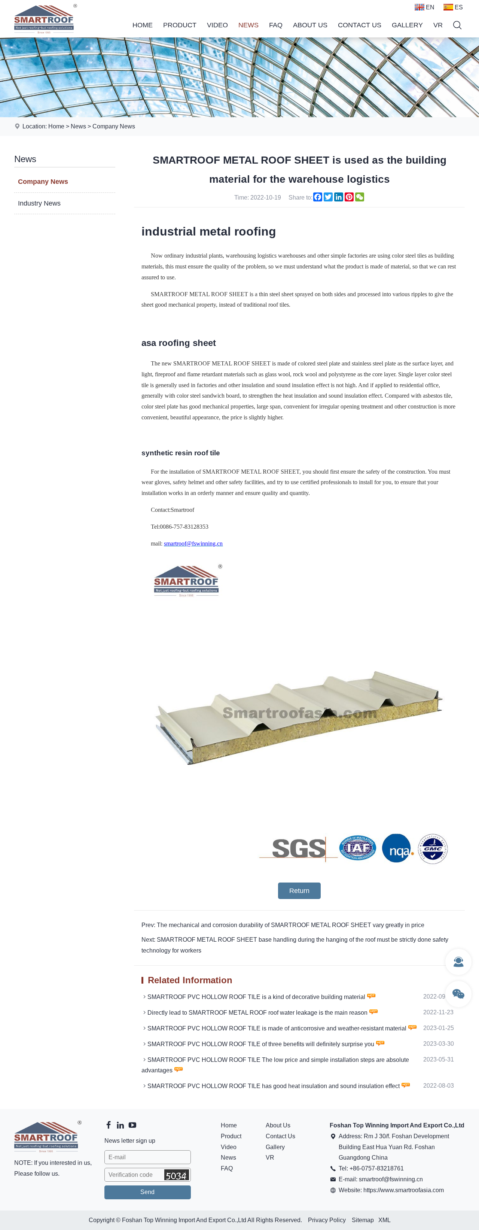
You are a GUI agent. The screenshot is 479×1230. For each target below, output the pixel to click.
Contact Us (359, 25)
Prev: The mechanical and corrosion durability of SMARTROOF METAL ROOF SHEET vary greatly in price (282, 925)
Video (217, 25)
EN (430, 7)
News (248, 25)
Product (179, 25)
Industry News (39, 203)
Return (299, 891)
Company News (113, 126)
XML (384, 1220)
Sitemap (363, 1220)
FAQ (276, 25)
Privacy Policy (327, 1220)
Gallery (407, 25)
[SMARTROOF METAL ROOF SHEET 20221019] (299, 869)
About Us (310, 25)
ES (459, 7)
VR (438, 25)
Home (142, 25)
